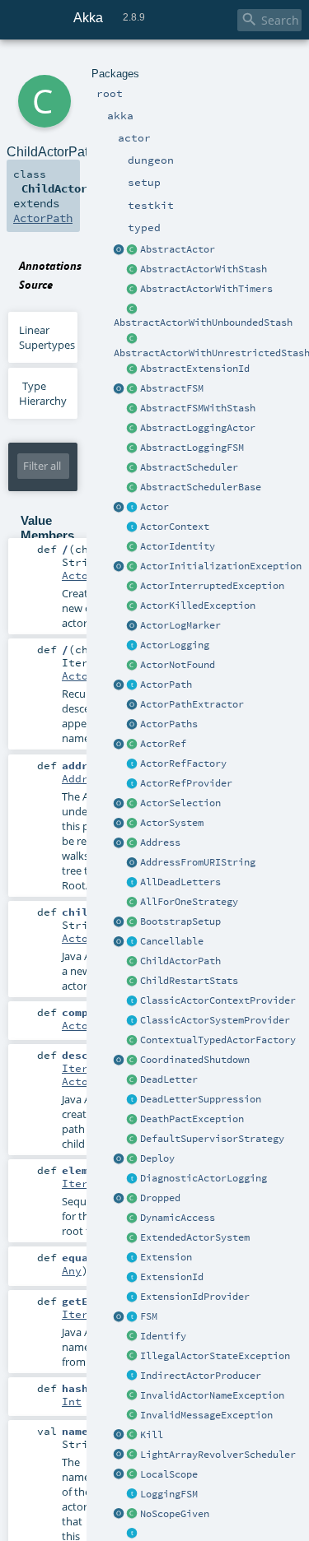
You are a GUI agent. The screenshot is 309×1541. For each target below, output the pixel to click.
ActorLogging (174, 645)
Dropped (160, 1198)
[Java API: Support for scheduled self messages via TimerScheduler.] (132, 289)
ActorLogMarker (180, 625)
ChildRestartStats (189, 980)
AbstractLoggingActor (197, 428)
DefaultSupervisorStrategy (212, 1138)
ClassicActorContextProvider (218, 1000)
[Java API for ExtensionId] (132, 369)
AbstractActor (177, 249)
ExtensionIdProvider (195, 1296)
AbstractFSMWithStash (197, 408)
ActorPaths (169, 724)
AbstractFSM (172, 388)
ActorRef (163, 744)
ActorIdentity (177, 546)
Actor (154, 507)
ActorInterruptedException (212, 586)
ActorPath (166, 684)
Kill (151, 1435)
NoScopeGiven (174, 1514)
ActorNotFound (177, 665)
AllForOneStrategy (189, 901)
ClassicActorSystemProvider (215, 1020)
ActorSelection (180, 803)
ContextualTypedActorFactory (218, 1040)
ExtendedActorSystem (195, 1237)
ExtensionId (172, 1277)
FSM (148, 1316)
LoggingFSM (169, 1494)
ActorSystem (172, 823)
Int (72, 1401)
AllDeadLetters (180, 882)
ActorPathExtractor (192, 704)
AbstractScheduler (189, 467)
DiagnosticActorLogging (203, 1178)
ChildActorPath (180, 961)
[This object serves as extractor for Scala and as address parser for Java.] (132, 863)
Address (160, 842)
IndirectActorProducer (200, 1375)
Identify (163, 1336)
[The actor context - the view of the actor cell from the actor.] (132, 527)
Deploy (157, 1158)
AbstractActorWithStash (203, 269)
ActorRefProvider (186, 783)
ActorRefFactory (183, 763)
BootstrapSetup (180, 921)
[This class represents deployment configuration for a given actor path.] (132, 1159)
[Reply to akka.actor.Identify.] (132, 547)
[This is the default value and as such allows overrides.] (132, 1514)
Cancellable (172, 941)
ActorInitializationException (221, 566)
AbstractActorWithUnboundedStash (203, 322)
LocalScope (169, 1474)
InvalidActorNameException (212, 1395)
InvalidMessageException (206, 1415)
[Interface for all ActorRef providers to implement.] (132, 784)
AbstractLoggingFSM (192, 447)
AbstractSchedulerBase (200, 487)
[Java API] (132, 724)
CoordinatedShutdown (195, 1059)
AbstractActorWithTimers (206, 289)
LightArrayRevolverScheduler (218, 1454)
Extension (166, 1257)
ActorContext (174, 526)
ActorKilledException (197, 605)
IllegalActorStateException (215, 1356)
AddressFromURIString (197, 862)
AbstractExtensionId (195, 368)
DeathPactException (192, 1119)
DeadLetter (169, 1079)
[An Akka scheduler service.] (132, 468)
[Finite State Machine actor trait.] (132, 1317)
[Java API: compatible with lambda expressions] (119, 250)
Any (72, 1270)
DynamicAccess (177, 1217)
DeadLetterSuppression (200, 1099)
